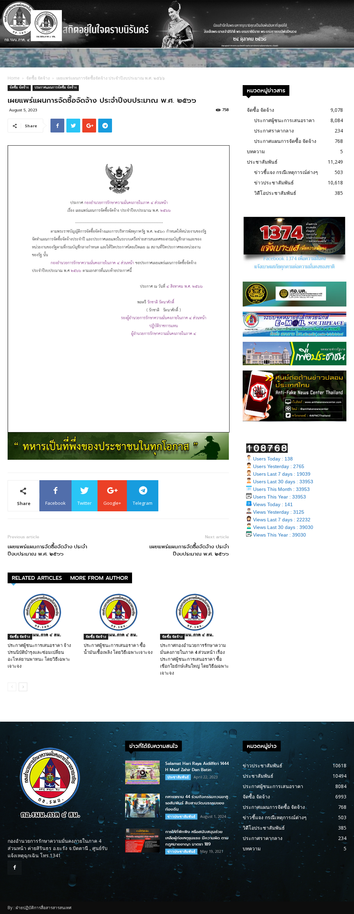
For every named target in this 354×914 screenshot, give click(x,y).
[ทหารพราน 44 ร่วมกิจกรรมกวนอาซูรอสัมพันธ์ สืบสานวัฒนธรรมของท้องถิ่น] (142, 805)
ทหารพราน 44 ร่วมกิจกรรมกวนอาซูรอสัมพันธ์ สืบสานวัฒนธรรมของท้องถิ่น (196, 803)
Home (14, 78)
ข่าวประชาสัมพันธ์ (274, 182)
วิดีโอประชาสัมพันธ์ (275, 193)
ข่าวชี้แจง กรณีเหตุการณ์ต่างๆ (286, 172)
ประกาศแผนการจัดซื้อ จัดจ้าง (56, 88)
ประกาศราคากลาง (274, 130)
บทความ (256, 151)
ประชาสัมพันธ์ (262, 161)
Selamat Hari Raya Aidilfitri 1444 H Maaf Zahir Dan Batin (197, 766)
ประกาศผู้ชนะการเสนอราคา (284, 120)
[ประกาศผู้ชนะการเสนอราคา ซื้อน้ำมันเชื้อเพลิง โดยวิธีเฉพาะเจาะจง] (118, 616)
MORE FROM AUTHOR (99, 578)
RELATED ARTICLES (37, 578)
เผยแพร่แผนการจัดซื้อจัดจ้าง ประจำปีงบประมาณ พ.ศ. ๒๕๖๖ (47, 550)
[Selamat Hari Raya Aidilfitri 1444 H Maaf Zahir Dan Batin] (142, 772)
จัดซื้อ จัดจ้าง (38, 78)
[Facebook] (14, 868)
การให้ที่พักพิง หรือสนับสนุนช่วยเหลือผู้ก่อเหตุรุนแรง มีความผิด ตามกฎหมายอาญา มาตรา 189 (197, 838)
